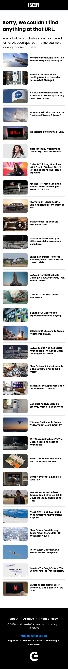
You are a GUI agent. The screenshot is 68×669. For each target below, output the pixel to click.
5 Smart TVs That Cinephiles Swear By (45, 478)
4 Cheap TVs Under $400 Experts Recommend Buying (45, 314)
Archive (28, 618)
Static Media (23, 625)
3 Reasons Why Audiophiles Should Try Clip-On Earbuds (45, 150)
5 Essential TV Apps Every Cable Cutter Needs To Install (47, 387)
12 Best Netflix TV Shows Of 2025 (47, 132)
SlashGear (34, 644)
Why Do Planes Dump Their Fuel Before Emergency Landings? (47, 59)
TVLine (38, 640)
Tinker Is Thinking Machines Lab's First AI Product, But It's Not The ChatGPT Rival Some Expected (45, 168)
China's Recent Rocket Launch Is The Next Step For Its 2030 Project (46, 369)
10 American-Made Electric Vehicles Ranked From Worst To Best (47, 205)
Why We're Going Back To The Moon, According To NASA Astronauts (46, 442)
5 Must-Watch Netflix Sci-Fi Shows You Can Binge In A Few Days (46, 588)
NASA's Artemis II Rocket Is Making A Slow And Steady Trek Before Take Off (47, 278)
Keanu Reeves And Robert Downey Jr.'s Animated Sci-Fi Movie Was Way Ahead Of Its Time (46, 496)
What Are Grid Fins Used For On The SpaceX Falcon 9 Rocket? (47, 114)
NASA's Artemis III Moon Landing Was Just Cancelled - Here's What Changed (46, 77)
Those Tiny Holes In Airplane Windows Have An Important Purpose (46, 515)
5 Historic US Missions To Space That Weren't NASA (47, 332)
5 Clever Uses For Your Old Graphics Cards (44, 223)
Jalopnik (27, 640)
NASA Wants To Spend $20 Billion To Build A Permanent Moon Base (45, 241)
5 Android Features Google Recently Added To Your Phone (46, 405)
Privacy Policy (48, 618)
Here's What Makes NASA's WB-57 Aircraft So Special (44, 551)
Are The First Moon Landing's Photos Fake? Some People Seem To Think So (45, 187)
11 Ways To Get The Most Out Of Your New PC (46, 296)
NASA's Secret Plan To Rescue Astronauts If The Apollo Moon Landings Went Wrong (46, 351)
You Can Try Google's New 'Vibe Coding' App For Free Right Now (47, 569)
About (14, 618)
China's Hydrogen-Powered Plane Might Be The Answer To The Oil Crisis (46, 260)
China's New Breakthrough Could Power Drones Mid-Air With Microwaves (45, 533)
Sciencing (51, 640)
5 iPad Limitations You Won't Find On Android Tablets (45, 460)
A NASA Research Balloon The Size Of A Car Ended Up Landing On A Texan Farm (47, 95)
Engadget (13, 640)
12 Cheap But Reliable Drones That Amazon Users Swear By (46, 423)
